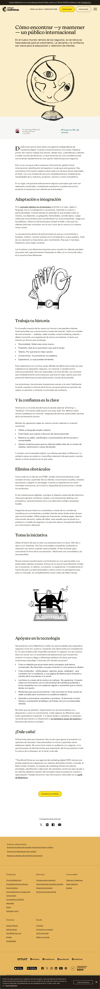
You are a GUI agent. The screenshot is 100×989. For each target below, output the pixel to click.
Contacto (39, 926)
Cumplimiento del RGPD (15, 899)
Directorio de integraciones (46, 892)
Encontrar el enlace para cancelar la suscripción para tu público (30, 847)
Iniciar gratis (67, 9)
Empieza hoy (86, 2)
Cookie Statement (11, 985)
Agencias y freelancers (74, 880)
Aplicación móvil (12, 911)
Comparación (11, 896)
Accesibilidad (11, 941)
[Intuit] (22, 959)
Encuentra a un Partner (50, 794)
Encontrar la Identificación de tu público (21, 851)
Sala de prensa (11, 929)
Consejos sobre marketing (45, 880)
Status (8, 907)
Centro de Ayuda (42, 933)
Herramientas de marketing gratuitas (49, 884)
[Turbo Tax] (35, 959)
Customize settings (83, 982)
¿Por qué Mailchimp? (13, 880)
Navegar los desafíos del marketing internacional (24, 856)
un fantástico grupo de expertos (66, 718)
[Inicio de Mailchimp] (10, 9)
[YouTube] (61, 967)
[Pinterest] (66, 967)
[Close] (96, 982)
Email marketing (12, 888)
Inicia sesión (83, 9)
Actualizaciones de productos (17, 884)
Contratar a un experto (44, 929)
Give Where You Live (13, 933)
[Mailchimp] (77, 959)
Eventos (69, 888)
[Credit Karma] (48, 959)
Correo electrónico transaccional (18, 892)
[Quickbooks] (63, 959)
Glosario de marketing (44, 888)
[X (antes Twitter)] (47, 967)
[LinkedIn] (56, 967)
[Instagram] (51, 967)
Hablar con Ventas (43, 937)
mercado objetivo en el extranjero (35, 207)
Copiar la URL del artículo (70, 131)
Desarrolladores (72, 884)
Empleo (9, 937)
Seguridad (10, 903)
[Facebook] (42, 967)
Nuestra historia (12, 926)
